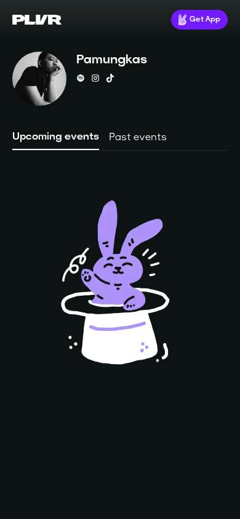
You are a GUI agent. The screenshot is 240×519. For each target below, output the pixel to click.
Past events (138, 138)
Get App (205, 19)
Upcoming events (55, 137)
